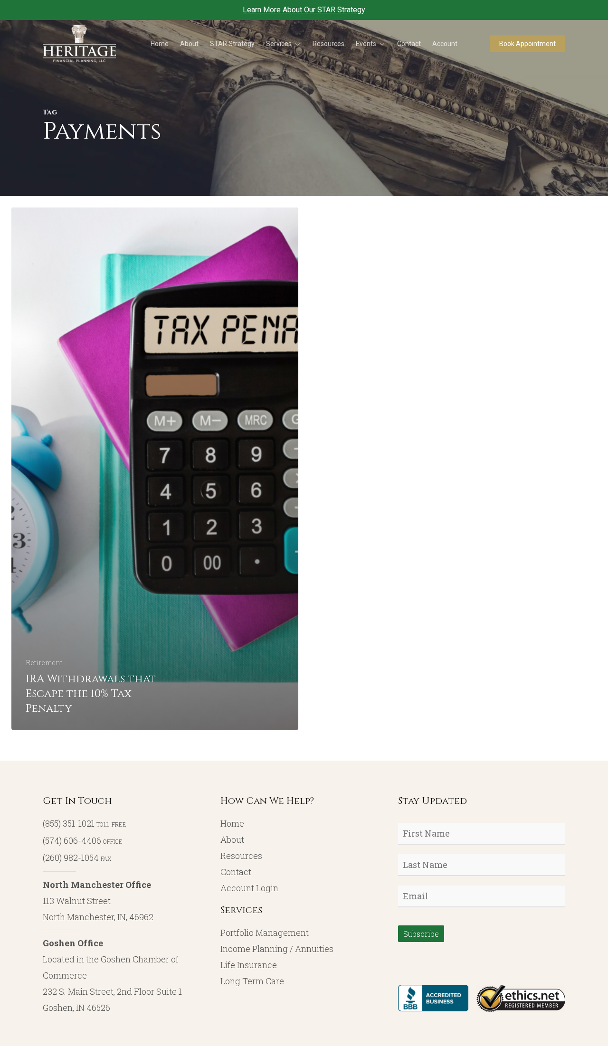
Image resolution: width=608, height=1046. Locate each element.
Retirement (44, 662)
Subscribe (421, 934)
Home (232, 823)
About (232, 839)
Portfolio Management (264, 932)
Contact (235, 871)
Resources (241, 855)
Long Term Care (252, 981)
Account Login (249, 888)
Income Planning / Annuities (276, 948)
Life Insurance (248, 965)
